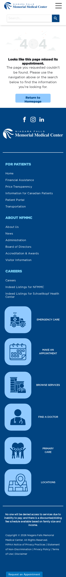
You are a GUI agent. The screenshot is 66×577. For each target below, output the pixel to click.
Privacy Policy (42, 549)
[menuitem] (33, 173)
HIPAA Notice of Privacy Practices (25, 545)
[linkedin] (42, 120)
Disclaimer (21, 554)
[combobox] (29, 18)
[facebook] (24, 120)
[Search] (55, 18)
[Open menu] (58, 5)
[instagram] (33, 120)
